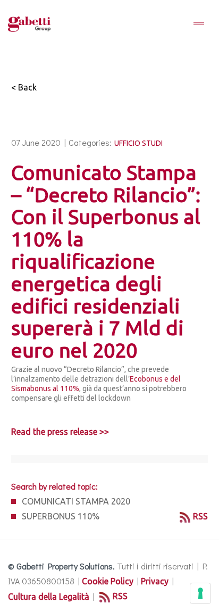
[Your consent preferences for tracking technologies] (200, 593)
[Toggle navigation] (199, 23)
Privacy (155, 581)
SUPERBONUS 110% (60, 516)
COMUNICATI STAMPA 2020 (76, 501)
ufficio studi (138, 143)
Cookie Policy (107, 581)
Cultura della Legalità (48, 596)
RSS (200, 516)
